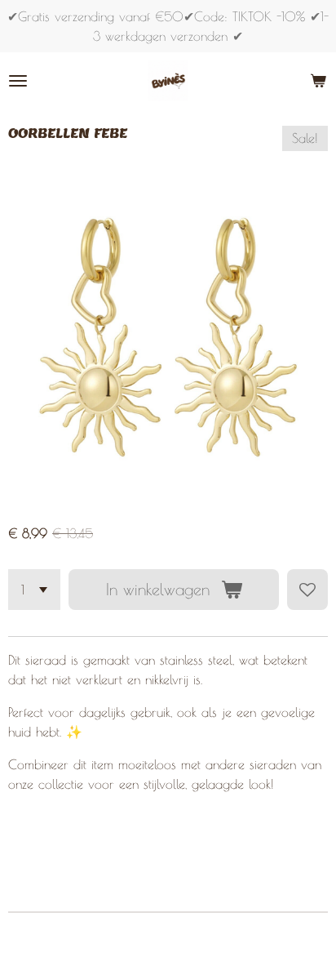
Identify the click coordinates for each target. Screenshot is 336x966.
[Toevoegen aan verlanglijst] (307, 589)
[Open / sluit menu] (18, 80)
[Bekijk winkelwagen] (318, 80)
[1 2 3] (34, 589)
